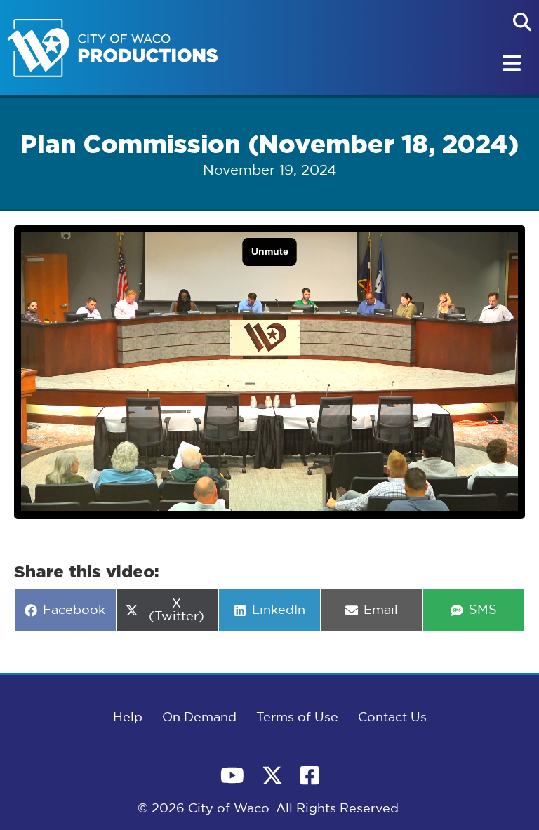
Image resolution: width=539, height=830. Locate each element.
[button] (522, 22)
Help (127, 717)
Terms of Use (297, 717)
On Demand (199, 717)
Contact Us (392, 717)
